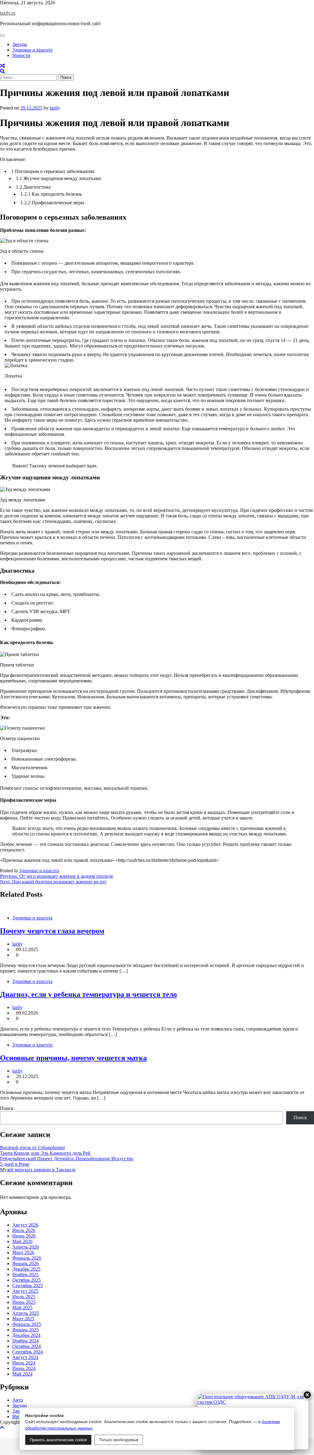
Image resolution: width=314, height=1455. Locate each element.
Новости (21, 55)
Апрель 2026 (25, 1247)
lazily (55, 107)
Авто (17, 1400)
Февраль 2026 (26, 1258)
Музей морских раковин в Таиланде (38, 1169)
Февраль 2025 (26, 1324)
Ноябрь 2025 (25, 1274)
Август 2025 (25, 1291)
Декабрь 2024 (26, 1335)
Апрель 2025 (25, 1313)
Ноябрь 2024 (25, 1340)
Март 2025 (23, 1318)
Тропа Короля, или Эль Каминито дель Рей (45, 1153)
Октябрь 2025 (26, 1280)
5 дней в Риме (14, 1164)
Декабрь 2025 (26, 1269)
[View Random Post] (2, 65)
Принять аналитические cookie (58, 1440)
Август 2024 (25, 1357)
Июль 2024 (23, 1362)
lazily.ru (7, 13)
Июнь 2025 (24, 1302)
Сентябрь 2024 (27, 1351)
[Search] (2, 71)
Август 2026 (25, 1224)
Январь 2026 (25, 1263)
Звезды (19, 44)
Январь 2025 (25, 1329)
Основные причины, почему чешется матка (73, 1058)
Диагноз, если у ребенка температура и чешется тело (88, 994)
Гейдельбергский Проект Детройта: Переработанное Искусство (66, 1158)
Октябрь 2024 (26, 1346)
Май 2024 (22, 1373)
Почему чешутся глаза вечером (52, 931)
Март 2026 (23, 1252)
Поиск (6, 1108)
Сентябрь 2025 (27, 1285)
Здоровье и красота (32, 49)
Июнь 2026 (24, 1235)
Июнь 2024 (24, 1368)
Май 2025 (22, 1307)
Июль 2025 (23, 1296)
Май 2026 (22, 1241)
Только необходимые (118, 1440)
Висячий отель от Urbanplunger (32, 1147)
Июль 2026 (23, 1230)
